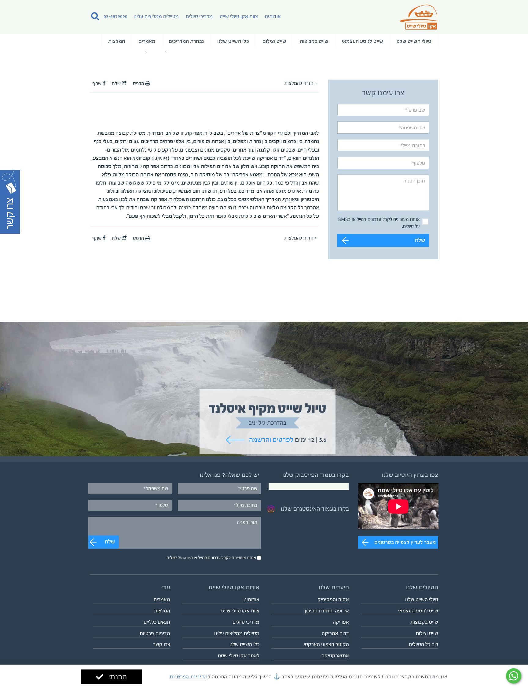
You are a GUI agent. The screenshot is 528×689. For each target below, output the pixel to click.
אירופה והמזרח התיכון (327, 611)
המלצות (116, 41)
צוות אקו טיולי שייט (239, 16)
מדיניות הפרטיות (188, 676)
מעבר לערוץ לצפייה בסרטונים (405, 542)
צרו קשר (161, 644)
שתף (97, 83)
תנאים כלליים (157, 622)
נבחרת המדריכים (186, 41)
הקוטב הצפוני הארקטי (326, 644)
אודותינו (273, 16)
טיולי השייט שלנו (414, 41)
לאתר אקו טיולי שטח (238, 655)
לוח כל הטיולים (423, 644)
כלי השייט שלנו (233, 41)
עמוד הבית (178, 51)
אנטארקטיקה (335, 655)
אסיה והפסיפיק (333, 599)
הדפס (139, 83)
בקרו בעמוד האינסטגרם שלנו (315, 509)
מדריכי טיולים (199, 16)
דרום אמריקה (335, 633)
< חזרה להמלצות (300, 83)
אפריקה (341, 622)
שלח (420, 240)
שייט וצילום (274, 41)
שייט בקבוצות (314, 41)
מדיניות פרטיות (155, 633)
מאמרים (146, 41)
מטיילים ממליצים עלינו (156, 16)
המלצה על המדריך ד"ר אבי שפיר (117, 51)
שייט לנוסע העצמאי (362, 41)
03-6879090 (115, 16)
